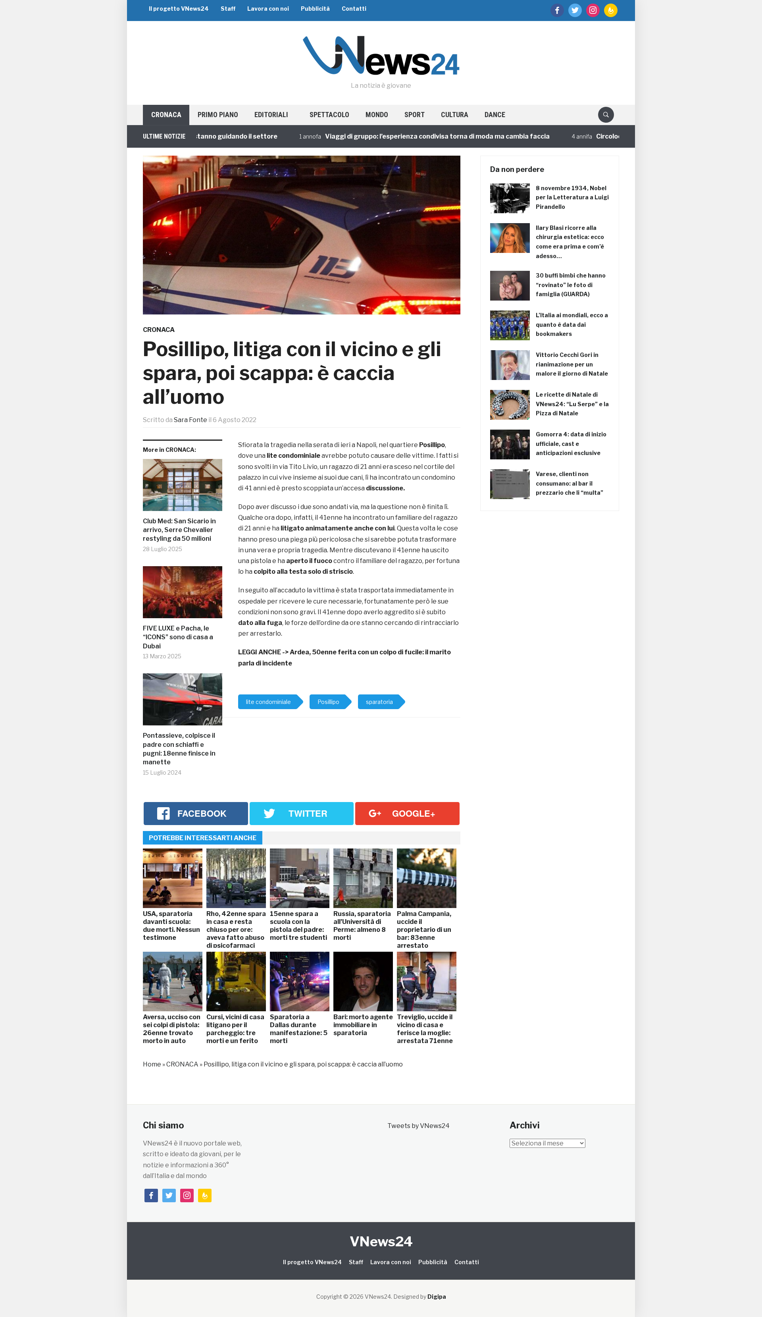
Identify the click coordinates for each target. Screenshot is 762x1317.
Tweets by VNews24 (418, 1126)
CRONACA (166, 114)
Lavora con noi (268, 8)
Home (152, 1064)
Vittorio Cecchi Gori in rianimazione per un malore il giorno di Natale (572, 364)
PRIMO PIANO (218, 114)
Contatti (354, 8)
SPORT (414, 114)
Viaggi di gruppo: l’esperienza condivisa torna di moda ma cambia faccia (405, 136)
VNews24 (381, 1241)
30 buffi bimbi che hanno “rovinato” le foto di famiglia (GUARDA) (571, 285)
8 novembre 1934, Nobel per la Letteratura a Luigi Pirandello (572, 197)
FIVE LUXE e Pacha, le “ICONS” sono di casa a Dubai (178, 637)
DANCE (495, 114)
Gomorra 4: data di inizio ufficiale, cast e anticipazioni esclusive (571, 444)
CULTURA (454, 114)
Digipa (436, 1296)
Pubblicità (315, 8)
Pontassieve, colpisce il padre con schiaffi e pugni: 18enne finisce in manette (179, 749)
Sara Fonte (190, 420)
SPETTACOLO (329, 114)
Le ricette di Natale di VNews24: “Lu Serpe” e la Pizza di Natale (572, 404)
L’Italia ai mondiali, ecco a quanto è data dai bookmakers (572, 324)
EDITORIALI (271, 114)
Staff (228, 8)
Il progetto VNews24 (179, 8)
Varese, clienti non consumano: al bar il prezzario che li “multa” (569, 483)
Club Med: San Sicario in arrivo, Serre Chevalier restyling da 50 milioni (179, 530)
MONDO (377, 114)
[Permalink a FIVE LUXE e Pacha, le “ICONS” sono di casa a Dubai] (182, 595)
